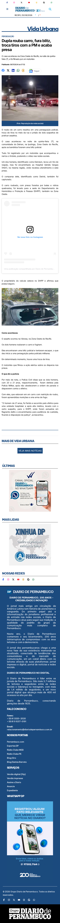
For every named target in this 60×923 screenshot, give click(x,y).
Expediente (12, 790)
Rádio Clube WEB (15, 750)
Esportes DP (13, 746)
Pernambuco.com (15, 742)
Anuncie (11, 786)
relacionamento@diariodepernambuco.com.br (29, 729)
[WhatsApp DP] (51, 2)
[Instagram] (14, 2)
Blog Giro (11, 758)
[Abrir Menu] (7, 9)
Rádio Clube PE (14, 754)
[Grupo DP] (30, 913)
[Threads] (36, 2)
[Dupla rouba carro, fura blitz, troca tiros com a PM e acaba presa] (3, 70)
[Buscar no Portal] (50, 9)
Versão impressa (15, 778)
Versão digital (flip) (16, 774)
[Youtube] (29, 2)
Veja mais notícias (30, 450)
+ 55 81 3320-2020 (16, 718)
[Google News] (44, 2)
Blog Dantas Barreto (17, 762)
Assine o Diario (14, 782)
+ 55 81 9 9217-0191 (16, 721)
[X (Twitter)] (21, 2)
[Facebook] (8, 2)
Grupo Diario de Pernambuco (24, 891)
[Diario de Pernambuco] (30, 9)
